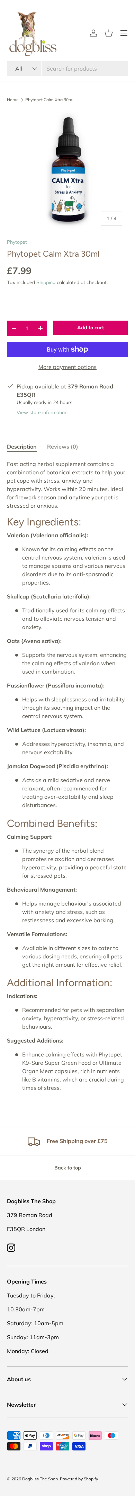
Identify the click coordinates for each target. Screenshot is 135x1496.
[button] (108, 33)
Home (13, 100)
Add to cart (90, 327)
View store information (42, 412)
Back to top (67, 1168)
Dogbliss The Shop (40, 1478)
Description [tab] (22, 446)
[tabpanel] (67, 776)
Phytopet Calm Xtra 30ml (49, 100)
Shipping (45, 282)
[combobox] (67, 68)
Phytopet (17, 242)
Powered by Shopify (79, 1478)
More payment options (67, 366)
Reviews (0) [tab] (62, 446)
